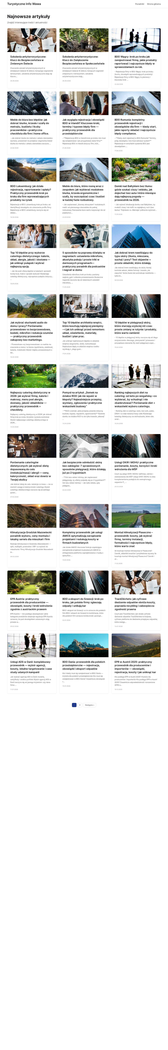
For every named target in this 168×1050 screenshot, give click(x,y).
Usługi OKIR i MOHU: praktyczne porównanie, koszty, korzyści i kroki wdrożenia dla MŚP (136, 466)
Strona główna (154, 4)
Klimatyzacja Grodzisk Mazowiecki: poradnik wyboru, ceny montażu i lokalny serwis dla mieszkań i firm (31, 536)
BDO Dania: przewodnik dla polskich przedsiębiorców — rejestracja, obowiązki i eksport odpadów (83, 665)
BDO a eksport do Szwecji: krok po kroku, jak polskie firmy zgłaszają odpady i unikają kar (82, 602)
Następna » (89, 705)
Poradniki (139, 4)
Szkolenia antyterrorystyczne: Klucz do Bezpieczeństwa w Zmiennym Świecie (28, 60)
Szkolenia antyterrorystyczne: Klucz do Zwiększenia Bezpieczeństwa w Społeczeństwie (83, 60)
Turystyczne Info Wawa (24, 4)
